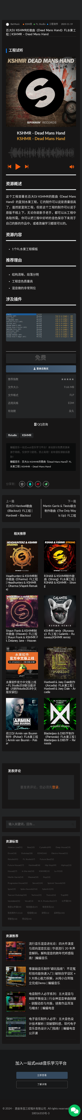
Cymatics (45, 847)
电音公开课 (14, 907)
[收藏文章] (22, 484)
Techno (36, 895)
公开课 (66, 901)
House (12, 871)
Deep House (63, 847)
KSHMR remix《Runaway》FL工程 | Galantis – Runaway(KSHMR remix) (59, 634)
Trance (51, 895)
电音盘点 (32, 907)
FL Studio (40, 24)
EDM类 (28, 24)
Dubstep (27, 853)
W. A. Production (47, 901)
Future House (16, 865)
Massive (33, 877)
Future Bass (47, 859)
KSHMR (26, 435)
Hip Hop (50, 865)
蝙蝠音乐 (15, 462)
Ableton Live (15, 847)
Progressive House (18, 883)
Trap (64, 895)
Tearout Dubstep (17, 895)
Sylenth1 (48, 889)
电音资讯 (48, 907)
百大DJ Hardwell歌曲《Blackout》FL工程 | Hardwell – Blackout (19, 511)
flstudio (12, 435)
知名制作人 (15, 913)
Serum (37, 883)
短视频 (32, 913)
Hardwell (34, 865)
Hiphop (66, 865)
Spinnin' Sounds (56, 883)
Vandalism (14, 901)
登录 (55, 787)
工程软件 (53, 24)
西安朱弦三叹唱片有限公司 (30, 1108)
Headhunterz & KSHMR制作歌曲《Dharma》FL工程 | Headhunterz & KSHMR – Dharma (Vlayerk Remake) (22, 583)
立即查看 (42, 1075)
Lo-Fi (58, 871)
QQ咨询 (42, 424)
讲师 (45, 913)
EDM (42, 853)
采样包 (59, 913)
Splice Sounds (28, 889)
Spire (12, 889)
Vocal (29, 901)
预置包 (12, 919)
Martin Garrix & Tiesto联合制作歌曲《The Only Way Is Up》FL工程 (59, 511)
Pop (46, 877)
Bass (31, 847)
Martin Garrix (15, 877)
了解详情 (42, 1084)
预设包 (27, 919)
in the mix (28, 871)
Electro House (60, 853)
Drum (12, 853)
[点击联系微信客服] (74, 1110)
